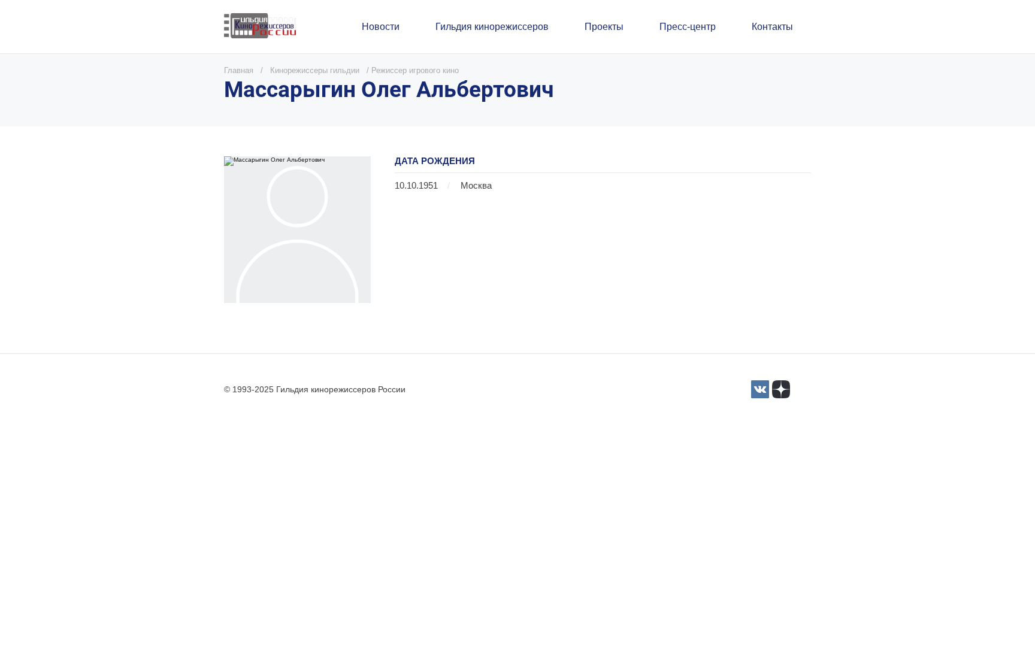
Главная (238, 70)
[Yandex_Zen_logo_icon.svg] (781, 389)
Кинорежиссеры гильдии (314, 70)
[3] (760, 389)
